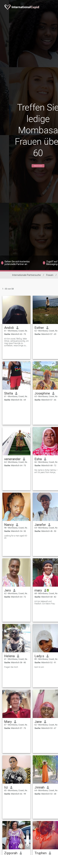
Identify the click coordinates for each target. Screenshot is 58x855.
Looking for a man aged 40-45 (15, 537)
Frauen (49, 275)
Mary (8, 722)
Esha (38, 459)
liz (6, 787)
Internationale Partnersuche (26, 275)
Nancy (9, 525)
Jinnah (39, 787)
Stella (8, 393)
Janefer (40, 525)
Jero (7, 590)
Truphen (40, 853)
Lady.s (39, 656)
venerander (12, 459)
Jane (38, 722)
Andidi (9, 328)
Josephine (42, 393)
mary (38, 590)
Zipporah (10, 853)
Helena (9, 656)
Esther (39, 328)
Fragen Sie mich (11, 667)
